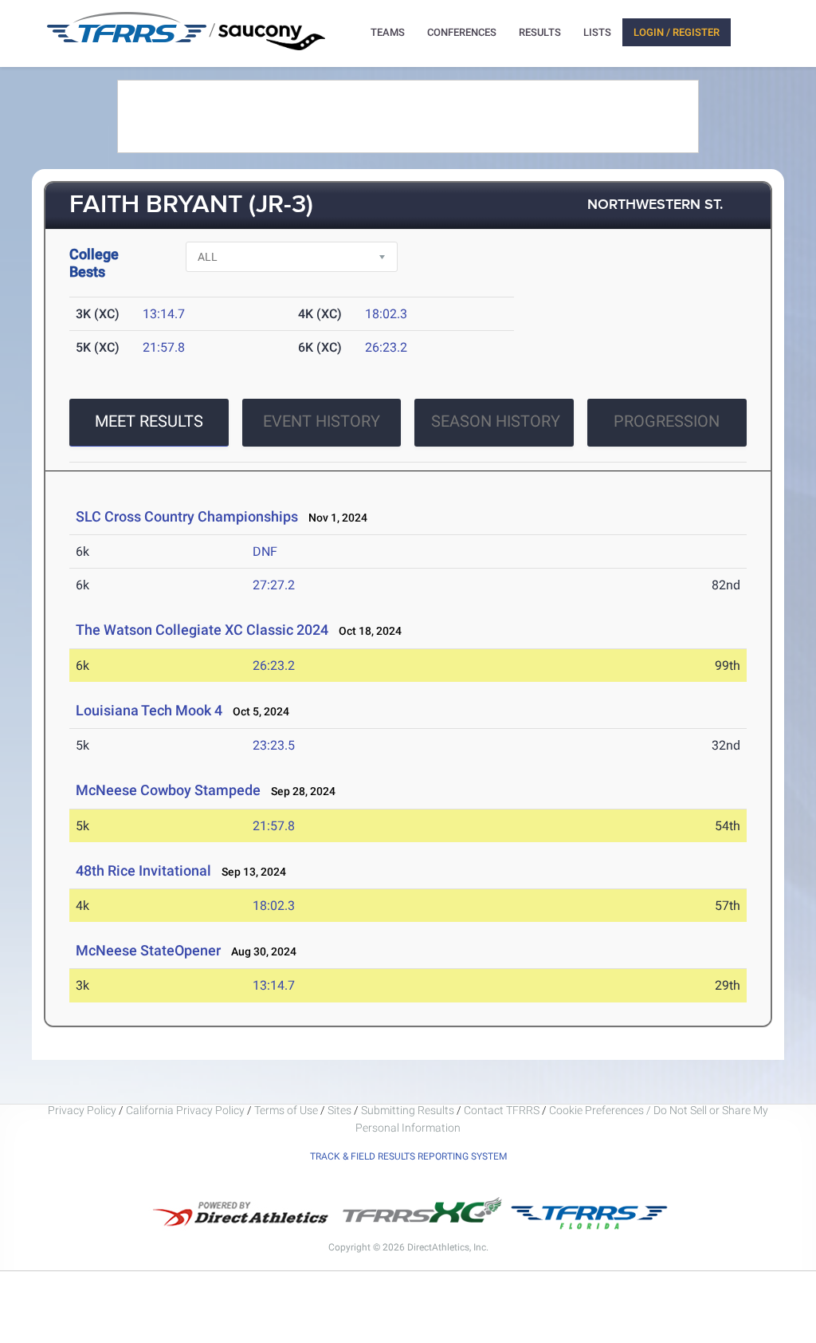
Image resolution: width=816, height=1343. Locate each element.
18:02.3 (386, 313)
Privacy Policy (82, 1110)
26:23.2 (386, 347)
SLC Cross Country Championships (187, 516)
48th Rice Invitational (143, 870)
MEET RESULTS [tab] (149, 421)
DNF (265, 551)
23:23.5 (274, 745)
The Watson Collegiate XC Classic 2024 (202, 629)
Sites (339, 1110)
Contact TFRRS (503, 1110)
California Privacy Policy (185, 1110)
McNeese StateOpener (150, 950)
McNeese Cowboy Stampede (168, 790)
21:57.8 (164, 347)
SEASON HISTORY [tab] (495, 421)
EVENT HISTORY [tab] (321, 421)
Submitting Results (407, 1110)
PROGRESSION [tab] (667, 421)
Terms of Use (286, 1110)
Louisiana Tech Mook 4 (151, 710)
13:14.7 (164, 313)
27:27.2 (274, 585)
